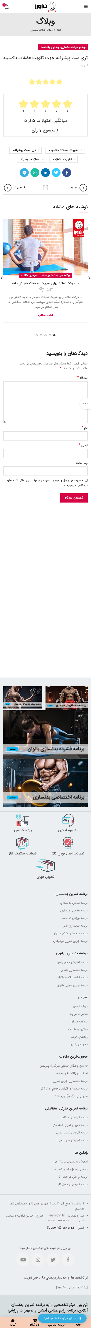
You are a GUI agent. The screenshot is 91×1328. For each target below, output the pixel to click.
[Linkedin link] (45, 172)
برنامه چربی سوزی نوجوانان (70, 940)
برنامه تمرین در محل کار (73, 1184)
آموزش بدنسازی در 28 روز (71, 1161)
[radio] (32, 82)
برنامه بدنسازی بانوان (74, 969)
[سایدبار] (85, 403)
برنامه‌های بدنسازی (59, 275)
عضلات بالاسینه (30, 159)
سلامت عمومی (38, 275)
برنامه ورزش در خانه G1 (73, 1176)
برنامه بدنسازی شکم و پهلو (70, 933)
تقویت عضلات (62, 159)
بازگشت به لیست (45, 187)
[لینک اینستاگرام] (38, 1259)
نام (85, 427)
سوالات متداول (79, 1021)
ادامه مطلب (45, 315)
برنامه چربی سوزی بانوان (72, 985)
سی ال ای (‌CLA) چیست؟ (71, 1096)
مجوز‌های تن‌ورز (78, 1044)
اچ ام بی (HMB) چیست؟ (72, 1073)
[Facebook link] (66, 172)
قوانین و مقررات (78, 1029)
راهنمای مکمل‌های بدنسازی (71, 1169)
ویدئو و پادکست (49, 47)
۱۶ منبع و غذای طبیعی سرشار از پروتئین (64, 1065)
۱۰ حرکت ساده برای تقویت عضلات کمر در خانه (45, 283)
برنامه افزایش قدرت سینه (72, 1140)
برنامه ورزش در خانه (75, 918)
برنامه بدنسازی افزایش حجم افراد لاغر (64, 1088)
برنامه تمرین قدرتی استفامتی (70, 1125)
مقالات (24, 275)
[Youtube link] (23, 1259)
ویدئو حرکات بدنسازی (41, 30)
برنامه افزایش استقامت (74, 1117)
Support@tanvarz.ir (61, 1227)
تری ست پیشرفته (24, 150)
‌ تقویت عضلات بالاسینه (64, 150)
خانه (59, 30)
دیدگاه (82, 377)
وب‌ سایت (82, 462)
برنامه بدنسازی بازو (75, 925)
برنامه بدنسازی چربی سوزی (70, 1080)
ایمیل (83, 445)
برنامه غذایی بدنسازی (74, 910)
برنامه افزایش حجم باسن (72, 962)
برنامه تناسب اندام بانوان (72, 977)
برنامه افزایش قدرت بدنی (72, 1132)
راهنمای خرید (79, 1036)
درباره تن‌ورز (80, 1006)
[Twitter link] (56, 172)
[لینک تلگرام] (24, 172)
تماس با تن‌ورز (79, 1013)
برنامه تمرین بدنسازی (74, 902)
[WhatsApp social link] (34, 172)
